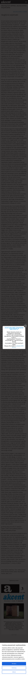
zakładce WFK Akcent (18, 346)
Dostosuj (14, 668)
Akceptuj (14, 663)
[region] (14, 659)
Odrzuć (14, 672)
